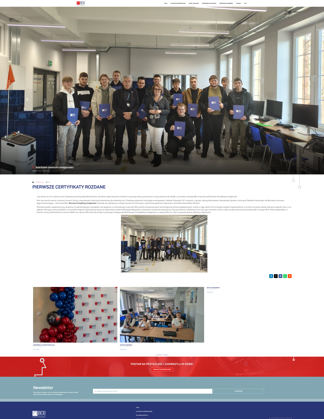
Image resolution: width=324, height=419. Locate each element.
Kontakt (238, 3)
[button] (271, 276)
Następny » (166, 355)
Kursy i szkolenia (194, 3)
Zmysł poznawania (213, 288)
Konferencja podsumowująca (44, 345)
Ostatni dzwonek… (126, 345)
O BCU (165, 3)
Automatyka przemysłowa (178, 3)
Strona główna (35, 170)
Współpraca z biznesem (226, 3)
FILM (245, 3)
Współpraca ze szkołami (209, 3)
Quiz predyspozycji (142, 415)
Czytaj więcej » (36, 349)
